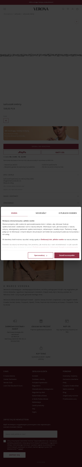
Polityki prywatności (41, 247)
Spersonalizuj (39, 255)
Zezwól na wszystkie (67, 255)
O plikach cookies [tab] (68, 213)
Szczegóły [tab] (41, 213)
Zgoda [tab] (14, 213)
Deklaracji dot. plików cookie (52, 239)
